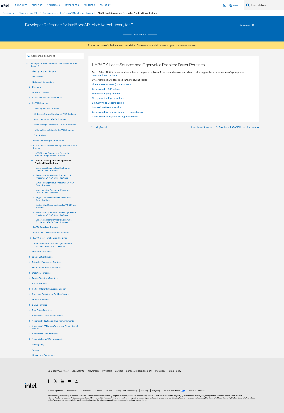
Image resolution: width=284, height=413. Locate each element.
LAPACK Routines (40, 103)
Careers (119, 370)
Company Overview (58, 370)
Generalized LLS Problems (106, 89)
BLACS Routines (39, 305)
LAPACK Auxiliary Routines (45, 227)
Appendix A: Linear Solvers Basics (47, 315)
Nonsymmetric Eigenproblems (108, 98)
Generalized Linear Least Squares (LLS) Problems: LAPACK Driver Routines (53, 176)
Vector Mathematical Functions (46, 267)
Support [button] (37, 5)
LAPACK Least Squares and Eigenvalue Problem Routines (55, 147)
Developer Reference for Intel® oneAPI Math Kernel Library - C (54, 64)
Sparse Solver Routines (43, 257)
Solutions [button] (53, 5)
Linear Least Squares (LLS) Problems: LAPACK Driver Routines (53, 169)
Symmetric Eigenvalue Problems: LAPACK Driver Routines (55, 184)
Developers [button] (71, 5)
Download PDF (247, 25)
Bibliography (38, 344)
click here (161, 45)
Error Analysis (40, 135)
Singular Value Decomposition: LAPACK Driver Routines (54, 198)
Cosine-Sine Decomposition (106, 107)
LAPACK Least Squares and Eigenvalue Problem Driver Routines (52, 161)
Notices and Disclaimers (43, 355)
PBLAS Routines (39, 283)
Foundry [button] (105, 5)
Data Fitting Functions (42, 310)
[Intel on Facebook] (48, 381)
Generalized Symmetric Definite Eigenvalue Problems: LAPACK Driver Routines (56, 213)
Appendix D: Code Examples (45, 333)
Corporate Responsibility (139, 370)
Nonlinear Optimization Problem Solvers (50, 294)
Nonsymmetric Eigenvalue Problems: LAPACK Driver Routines (53, 191)
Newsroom (93, 370)
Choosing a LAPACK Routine (46, 108)
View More (138, 34)
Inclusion (160, 370)
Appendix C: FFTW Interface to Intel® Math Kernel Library (55, 327)
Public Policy (174, 370)
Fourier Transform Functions (45, 278)
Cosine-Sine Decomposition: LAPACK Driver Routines (56, 206)
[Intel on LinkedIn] (62, 381)
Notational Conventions (43, 82)
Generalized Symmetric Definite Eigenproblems (117, 112)
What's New (37, 76)
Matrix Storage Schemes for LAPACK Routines (55, 124)
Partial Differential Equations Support (49, 289)
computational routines (104, 75)
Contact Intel (78, 370)
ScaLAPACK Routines (42, 251)
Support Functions (40, 299)
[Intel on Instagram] (76, 381)
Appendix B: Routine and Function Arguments (53, 321)
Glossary (36, 350)
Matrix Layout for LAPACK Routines (50, 119)
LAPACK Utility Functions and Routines (51, 232)
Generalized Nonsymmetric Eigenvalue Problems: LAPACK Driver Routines (54, 221)
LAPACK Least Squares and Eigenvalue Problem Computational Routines (52, 154)
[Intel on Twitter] (55, 381)
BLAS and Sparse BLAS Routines (47, 97)
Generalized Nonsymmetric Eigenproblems (115, 116)
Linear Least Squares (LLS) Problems (111, 84)
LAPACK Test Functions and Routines (50, 238)
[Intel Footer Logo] (31, 385)
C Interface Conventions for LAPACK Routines (55, 114)
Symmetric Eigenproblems (106, 93)
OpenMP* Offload (40, 92)
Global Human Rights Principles (229, 398)
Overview (36, 87)
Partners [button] (89, 5)
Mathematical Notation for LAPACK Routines (54, 130)
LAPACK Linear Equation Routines (48, 140)
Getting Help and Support (44, 71)
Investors (107, 370)
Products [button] (21, 5)
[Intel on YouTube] (69, 381)
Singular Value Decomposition (108, 102)
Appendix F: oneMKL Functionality (47, 339)
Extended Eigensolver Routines (46, 262)
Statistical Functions (41, 273)
